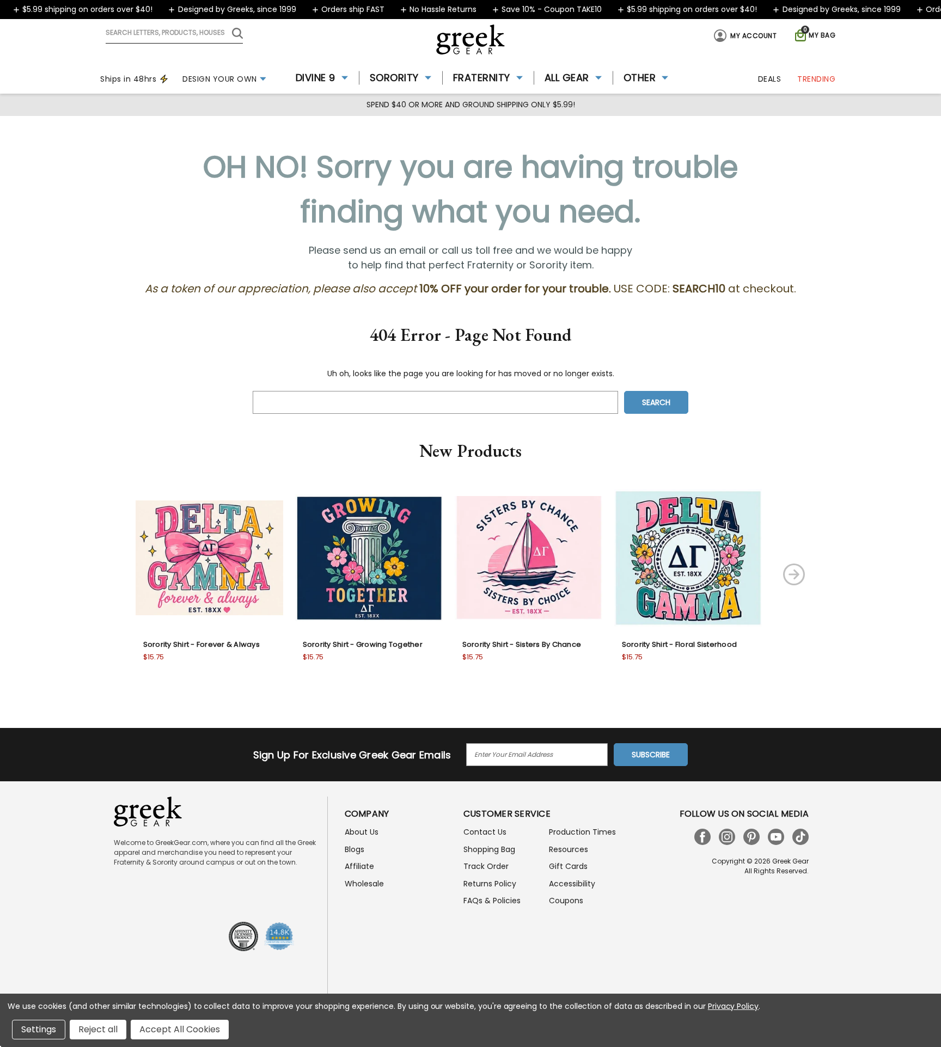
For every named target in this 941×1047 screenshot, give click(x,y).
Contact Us (484, 831)
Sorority (394, 77)
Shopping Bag (489, 849)
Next (794, 574)
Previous (101, 574)
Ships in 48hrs (128, 79)
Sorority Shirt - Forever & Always (201, 644)
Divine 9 (315, 77)
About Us (361, 831)
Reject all (98, 1029)
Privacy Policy (733, 1006)
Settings (38, 1029)
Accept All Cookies (179, 1029)
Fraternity (481, 77)
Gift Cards (568, 866)
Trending (816, 79)
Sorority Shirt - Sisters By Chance (522, 644)
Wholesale (364, 883)
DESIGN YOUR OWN (219, 79)
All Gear (567, 77)
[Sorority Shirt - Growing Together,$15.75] (369, 558)
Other (640, 77)
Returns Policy (489, 883)
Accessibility (572, 883)
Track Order (486, 866)
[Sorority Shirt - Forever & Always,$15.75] (209, 558)
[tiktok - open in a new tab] (800, 837)
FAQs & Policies (492, 900)
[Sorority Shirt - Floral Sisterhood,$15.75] (688, 558)
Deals (769, 79)
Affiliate (359, 866)
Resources (568, 849)
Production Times (582, 831)
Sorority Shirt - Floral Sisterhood (679, 644)
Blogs (354, 849)
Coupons (566, 900)
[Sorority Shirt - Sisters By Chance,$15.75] (528, 558)
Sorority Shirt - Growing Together (363, 644)
